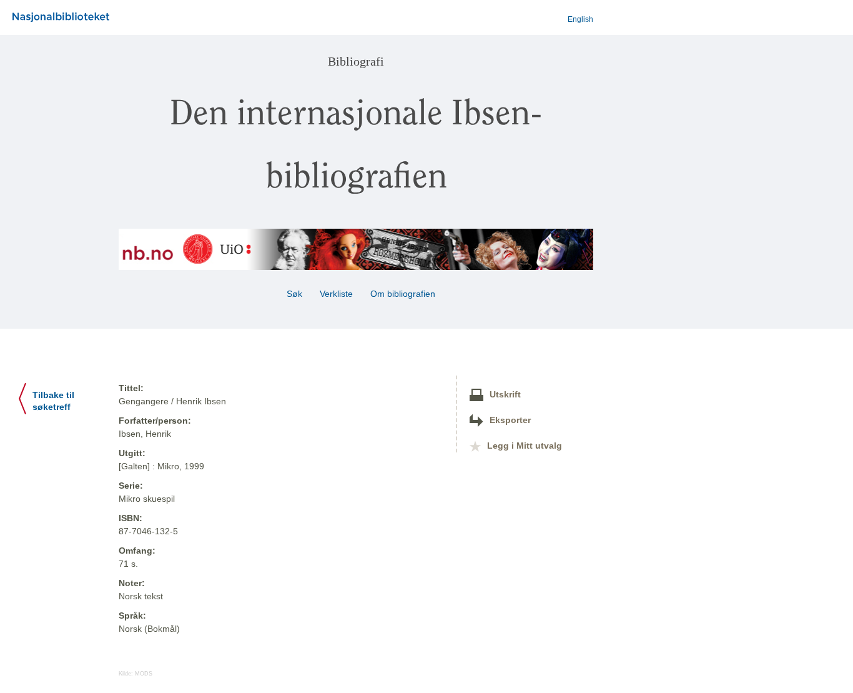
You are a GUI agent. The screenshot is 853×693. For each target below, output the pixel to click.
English (580, 19)
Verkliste (336, 294)
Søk (294, 294)
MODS (143, 674)
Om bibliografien (404, 294)
